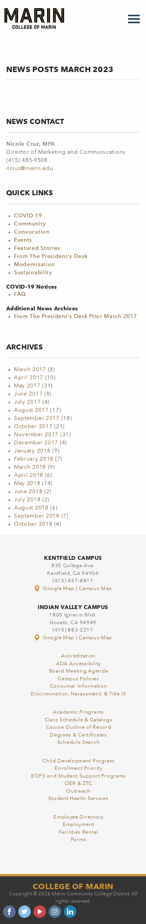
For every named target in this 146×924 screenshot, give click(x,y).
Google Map (58, 588)
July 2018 (27, 499)
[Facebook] (9, 911)
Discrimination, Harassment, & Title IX (78, 694)
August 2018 (31, 508)
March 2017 (30, 369)
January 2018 (32, 451)
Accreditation (78, 656)
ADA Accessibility (78, 663)
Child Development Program (78, 761)
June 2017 (28, 394)
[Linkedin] (70, 911)
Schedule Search (78, 742)
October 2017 (33, 426)
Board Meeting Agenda (78, 671)
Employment (78, 824)
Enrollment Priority (78, 768)
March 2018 (30, 467)
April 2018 (28, 475)
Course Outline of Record (78, 727)
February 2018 (33, 459)
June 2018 (28, 491)
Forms (78, 839)
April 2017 (28, 377)
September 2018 (37, 516)
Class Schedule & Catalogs (79, 720)
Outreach (78, 791)
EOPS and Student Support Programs (78, 776)
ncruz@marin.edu (29, 168)
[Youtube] (39, 911)
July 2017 (27, 402)
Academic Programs (78, 712)
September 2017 (37, 418)
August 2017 (31, 410)
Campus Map (95, 588)
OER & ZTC (78, 783)
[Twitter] (24, 911)
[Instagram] (55, 911)
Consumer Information (78, 686)
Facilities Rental (78, 832)
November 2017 (36, 434)
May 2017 (27, 386)
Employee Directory (78, 817)
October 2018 (33, 524)
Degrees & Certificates (78, 735)
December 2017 (36, 443)
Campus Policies (78, 678)
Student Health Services (78, 798)
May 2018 (27, 483)
